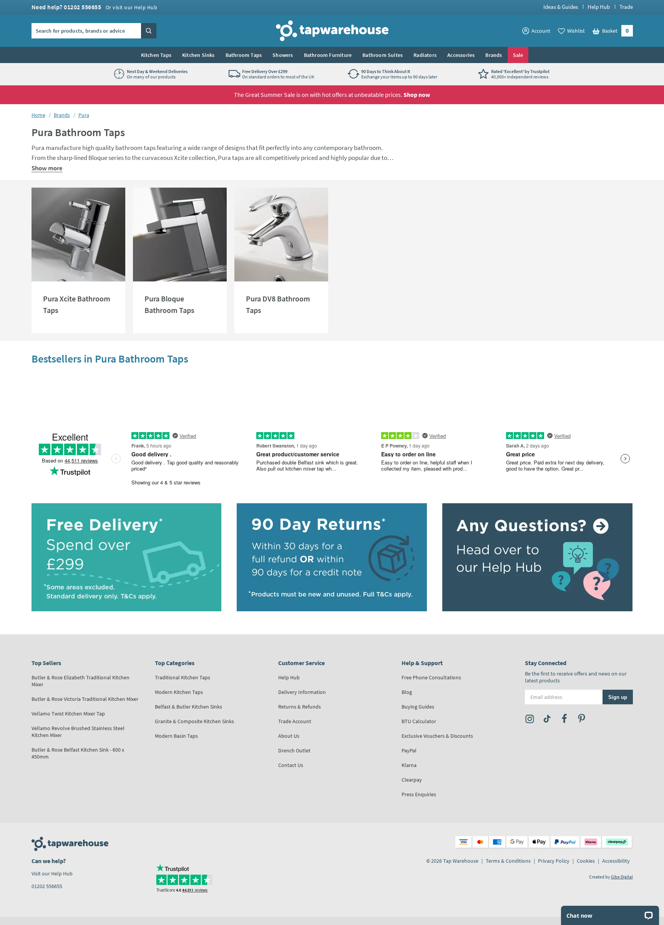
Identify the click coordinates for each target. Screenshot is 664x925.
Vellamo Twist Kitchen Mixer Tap (68, 713)
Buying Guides (418, 706)
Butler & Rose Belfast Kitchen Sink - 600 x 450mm (78, 753)
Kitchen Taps (156, 55)
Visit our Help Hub (52, 873)
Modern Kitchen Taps (179, 692)
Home (38, 114)
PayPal (409, 750)
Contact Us (290, 765)
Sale (518, 55)
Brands (493, 55)
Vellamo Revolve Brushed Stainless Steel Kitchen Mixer (78, 732)
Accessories (461, 55)
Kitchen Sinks (198, 55)
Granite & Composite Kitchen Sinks (194, 721)
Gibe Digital (622, 877)
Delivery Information (302, 692)
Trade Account (294, 721)
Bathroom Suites (382, 55)
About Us (288, 735)
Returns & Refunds (299, 706)
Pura (83, 114)
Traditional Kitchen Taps (182, 677)
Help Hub (599, 6)
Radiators (425, 55)
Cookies (586, 860)
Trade (626, 6)
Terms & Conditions (508, 860)
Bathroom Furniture (328, 55)
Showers (282, 55)
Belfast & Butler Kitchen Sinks (188, 706)
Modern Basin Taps (176, 735)
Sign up (617, 697)
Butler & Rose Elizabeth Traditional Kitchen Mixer (80, 681)
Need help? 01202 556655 (95, 7)
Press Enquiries (419, 794)
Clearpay (412, 779)
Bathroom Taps (244, 55)
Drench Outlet (294, 750)
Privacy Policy (553, 860)
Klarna (409, 765)
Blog (407, 692)
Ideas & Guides (560, 6)
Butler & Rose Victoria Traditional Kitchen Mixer (85, 698)
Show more (47, 168)
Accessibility (616, 860)
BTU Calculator (419, 721)
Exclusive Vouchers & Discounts (437, 735)
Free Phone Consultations (431, 677)
